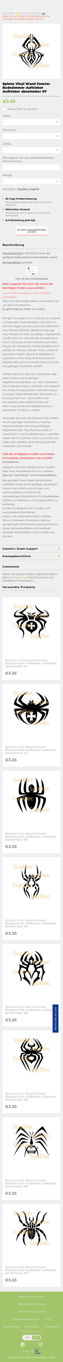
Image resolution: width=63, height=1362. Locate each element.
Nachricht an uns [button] (55, 1018)
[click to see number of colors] (31, 274)
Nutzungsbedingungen (26, 1319)
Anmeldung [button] (18, 577)
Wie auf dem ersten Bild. (23, 109)
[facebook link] (22, 1345)
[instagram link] (40, 1345)
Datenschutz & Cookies (31, 1311)
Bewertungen (11, 1326)
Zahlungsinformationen (32, 1304)
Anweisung (31, 1326)
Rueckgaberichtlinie (17, 556)
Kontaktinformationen (31, 1296)
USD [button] (27, 1337)
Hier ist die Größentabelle (31, 278)
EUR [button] (36, 1337)
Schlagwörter (52, 1326)
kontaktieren (22, 305)
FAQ (48, 1319)
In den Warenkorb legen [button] (31, 230)
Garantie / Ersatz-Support (20, 548)
